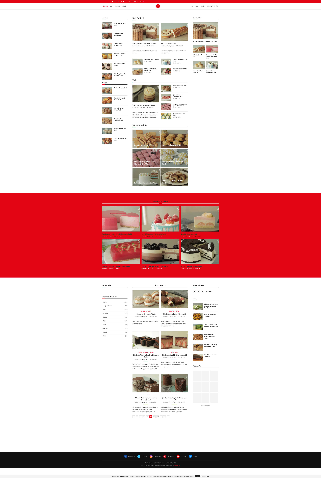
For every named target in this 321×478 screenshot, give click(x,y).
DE (132, 1)
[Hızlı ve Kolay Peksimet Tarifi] (107, 120)
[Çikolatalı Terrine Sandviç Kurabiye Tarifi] (145, 340)
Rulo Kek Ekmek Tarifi (168, 43)
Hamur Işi (209, 6)
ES (121, 1)
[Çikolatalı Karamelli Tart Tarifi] (198, 357)
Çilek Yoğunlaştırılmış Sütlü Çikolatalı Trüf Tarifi (180, 105)
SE (129, 1)
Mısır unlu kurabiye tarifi (171, 145)
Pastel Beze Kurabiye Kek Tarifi (145, 183)
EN (115, 1)
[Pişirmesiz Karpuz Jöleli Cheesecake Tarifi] (121, 251)
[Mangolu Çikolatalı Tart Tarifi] (198, 316)
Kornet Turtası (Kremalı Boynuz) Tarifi (209, 336)
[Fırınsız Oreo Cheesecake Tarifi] (200, 251)
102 (154, 416)
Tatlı (192, 6)
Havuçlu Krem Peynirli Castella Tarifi (150, 69)
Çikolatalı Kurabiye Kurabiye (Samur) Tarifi (146, 399)
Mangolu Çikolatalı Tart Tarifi (210, 315)
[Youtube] (210, 291)
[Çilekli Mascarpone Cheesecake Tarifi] (160, 219)
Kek (111, 6)
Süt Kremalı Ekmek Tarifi (120, 129)
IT (123, 1)
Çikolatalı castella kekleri (119, 64)
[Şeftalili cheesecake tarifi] (200, 219)
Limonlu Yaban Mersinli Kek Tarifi (180, 60)
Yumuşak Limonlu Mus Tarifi (179, 114)
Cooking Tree (141, 46)
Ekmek (202, 6)
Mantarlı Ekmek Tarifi (120, 88)
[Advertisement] (160, 436)
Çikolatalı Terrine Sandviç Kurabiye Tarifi (146, 356)
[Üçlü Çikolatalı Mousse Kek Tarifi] (145, 93)
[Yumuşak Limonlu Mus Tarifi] (166, 116)
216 (165, 416)
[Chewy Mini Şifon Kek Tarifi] (137, 62)
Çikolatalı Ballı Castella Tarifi (118, 34)
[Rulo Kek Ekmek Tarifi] (174, 32)
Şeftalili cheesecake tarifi (189, 234)
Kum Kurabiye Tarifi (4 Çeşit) (145, 145)
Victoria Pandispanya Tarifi (180, 68)
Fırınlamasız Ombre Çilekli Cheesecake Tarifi (211, 56)
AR (141, 1)
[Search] (214, 6)
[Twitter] (198, 291)
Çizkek (124, 6)
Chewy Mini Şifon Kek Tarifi (151, 59)
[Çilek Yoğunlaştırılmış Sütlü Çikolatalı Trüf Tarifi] (166, 106)
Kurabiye (117, 6)
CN (135, 1)
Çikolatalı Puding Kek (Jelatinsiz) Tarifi (174, 399)
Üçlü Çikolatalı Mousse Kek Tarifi (143, 105)
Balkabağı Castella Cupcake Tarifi (119, 74)
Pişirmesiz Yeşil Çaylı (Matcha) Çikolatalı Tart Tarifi (211, 306)
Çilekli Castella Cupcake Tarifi (118, 44)
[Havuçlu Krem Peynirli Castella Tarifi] (137, 71)
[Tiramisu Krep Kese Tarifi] (166, 88)
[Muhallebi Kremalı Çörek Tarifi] (107, 100)
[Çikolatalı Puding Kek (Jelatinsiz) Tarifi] (174, 383)
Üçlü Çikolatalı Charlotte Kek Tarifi (144, 43)
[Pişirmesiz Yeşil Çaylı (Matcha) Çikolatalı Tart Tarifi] (198, 306)
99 (143, 416)
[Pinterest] (206, 291)
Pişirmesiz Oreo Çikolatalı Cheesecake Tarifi (156, 266)
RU (144, 1)
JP (138, 1)
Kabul (197, 476)
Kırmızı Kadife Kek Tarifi (119, 24)
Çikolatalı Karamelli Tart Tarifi (210, 355)
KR (112, 1)
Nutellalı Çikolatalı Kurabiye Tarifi (172, 182)
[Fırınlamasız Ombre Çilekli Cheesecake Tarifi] (212, 49)
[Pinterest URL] (196, 375)
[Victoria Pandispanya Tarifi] (166, 71)
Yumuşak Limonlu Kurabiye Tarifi (172, 163)
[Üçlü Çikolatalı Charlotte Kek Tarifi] (145, 32)
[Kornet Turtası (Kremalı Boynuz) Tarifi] (198, 337)
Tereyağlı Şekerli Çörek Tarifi (119, 109)
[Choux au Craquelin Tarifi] (145, 299)
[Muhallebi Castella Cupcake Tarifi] (107, 56)
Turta (197, 6)
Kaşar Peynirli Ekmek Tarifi (120, 139)
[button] (160, 10)
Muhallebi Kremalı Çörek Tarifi (119, 99)
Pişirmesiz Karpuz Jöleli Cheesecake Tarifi (116, 266)
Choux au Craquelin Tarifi (145, 314)
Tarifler (115, 302)
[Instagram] (202, 291)
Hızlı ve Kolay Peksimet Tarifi (118, 119)
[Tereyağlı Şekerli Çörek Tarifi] (107, 110)
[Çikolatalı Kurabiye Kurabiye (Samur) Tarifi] (145, 383)
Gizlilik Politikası (158, 462)
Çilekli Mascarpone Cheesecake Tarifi (154, 234)
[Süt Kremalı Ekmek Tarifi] (107, 131)
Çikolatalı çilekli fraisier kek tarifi (174, 355)
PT (126, 1)
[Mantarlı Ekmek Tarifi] (107, 90)
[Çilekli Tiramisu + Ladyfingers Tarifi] (166, 97)
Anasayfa (105, 6)
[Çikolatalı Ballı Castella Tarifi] (107, 36)
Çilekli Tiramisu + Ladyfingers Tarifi (177, 95)
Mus (115, 336)
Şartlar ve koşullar (171, 462)
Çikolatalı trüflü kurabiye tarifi (174, 314)
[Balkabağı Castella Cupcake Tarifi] (107, 76)
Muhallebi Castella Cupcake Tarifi (119, 54)
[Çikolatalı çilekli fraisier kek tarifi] (174, 340)
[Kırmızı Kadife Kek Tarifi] (107, 25)
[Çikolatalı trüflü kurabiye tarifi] (174, 299)
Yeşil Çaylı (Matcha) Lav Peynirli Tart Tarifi (211, 325)
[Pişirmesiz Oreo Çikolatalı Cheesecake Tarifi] (160, 251)
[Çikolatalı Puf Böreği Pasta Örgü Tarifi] (198, 347)
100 (147, 416)
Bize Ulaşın (148, 462)
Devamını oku (205, 476)
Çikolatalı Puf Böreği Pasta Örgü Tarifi (210, 345)
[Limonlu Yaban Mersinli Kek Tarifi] (166, 62)
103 (158, 416)
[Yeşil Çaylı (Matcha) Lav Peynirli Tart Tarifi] (198, 327)
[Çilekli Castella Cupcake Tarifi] (107, 46)
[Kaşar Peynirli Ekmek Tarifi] (107, 141)
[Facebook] (195, 291)
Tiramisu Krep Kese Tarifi (179, 85)
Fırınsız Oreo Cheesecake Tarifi (191, 266)
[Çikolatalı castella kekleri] (107, 66)
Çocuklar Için (116, 306)
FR (118, 1)
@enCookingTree (205, 405)
